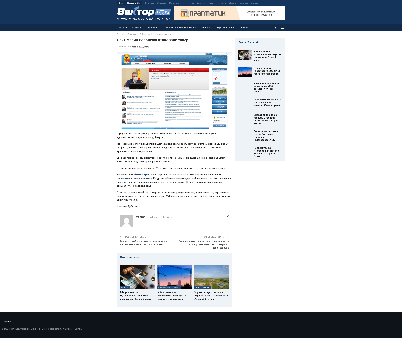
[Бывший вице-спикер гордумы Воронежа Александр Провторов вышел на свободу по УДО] (245, 119)
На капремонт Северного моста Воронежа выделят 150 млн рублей (267, 102)
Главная (123, 27)
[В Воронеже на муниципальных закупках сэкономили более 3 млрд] (137, 277)
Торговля (190, 3)
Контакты (149, 3)
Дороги (232, 3)
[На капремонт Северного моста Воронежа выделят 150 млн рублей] (245, 103)
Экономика (153, 27)
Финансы (207, 27)
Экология (201, 3)
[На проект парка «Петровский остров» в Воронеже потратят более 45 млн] (245, 152)
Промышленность (226, 27)
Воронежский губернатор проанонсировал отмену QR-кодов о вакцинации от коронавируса (204, 244)
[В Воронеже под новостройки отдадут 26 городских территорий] (174, 277)
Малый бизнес (175, 3)
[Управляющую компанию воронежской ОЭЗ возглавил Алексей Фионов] (211, 277)
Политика (137, 27)
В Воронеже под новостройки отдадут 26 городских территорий (267, 71)
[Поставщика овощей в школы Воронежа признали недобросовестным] (245, 135)
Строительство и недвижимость (181, 27)
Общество (161, 3)
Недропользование (217, 3)
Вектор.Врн (141, 174)
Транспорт (243, 3)
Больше (254, 3)
